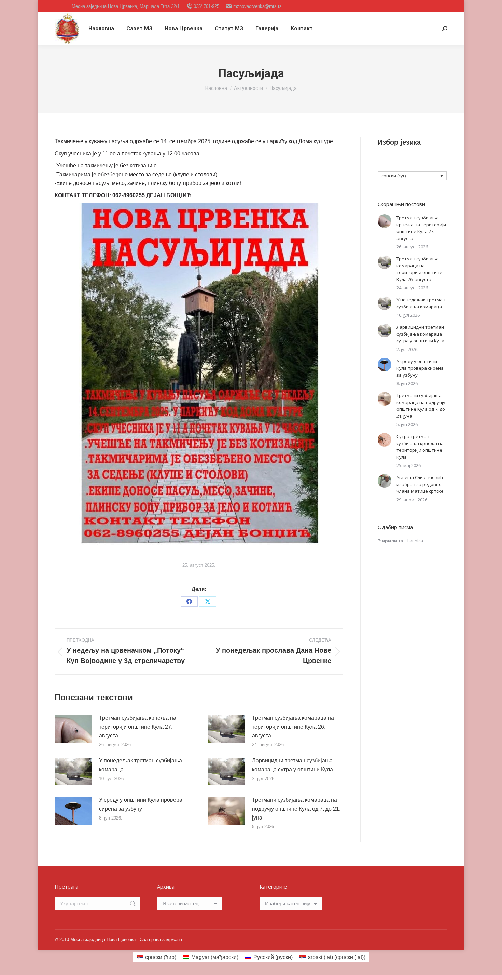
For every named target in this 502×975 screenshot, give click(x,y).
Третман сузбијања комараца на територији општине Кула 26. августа (293, 726)
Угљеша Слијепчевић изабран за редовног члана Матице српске (420, 484)
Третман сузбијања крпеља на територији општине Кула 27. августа (137, 726)
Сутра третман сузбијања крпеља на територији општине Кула (420, 446)
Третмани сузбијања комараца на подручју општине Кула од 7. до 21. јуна (296, 808)
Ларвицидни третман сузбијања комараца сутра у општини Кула (292, 765)
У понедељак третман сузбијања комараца (140, 765)
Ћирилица (390, 541)
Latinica (415, 541)
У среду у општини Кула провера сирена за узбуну (140, 804)
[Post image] (73, 729)
